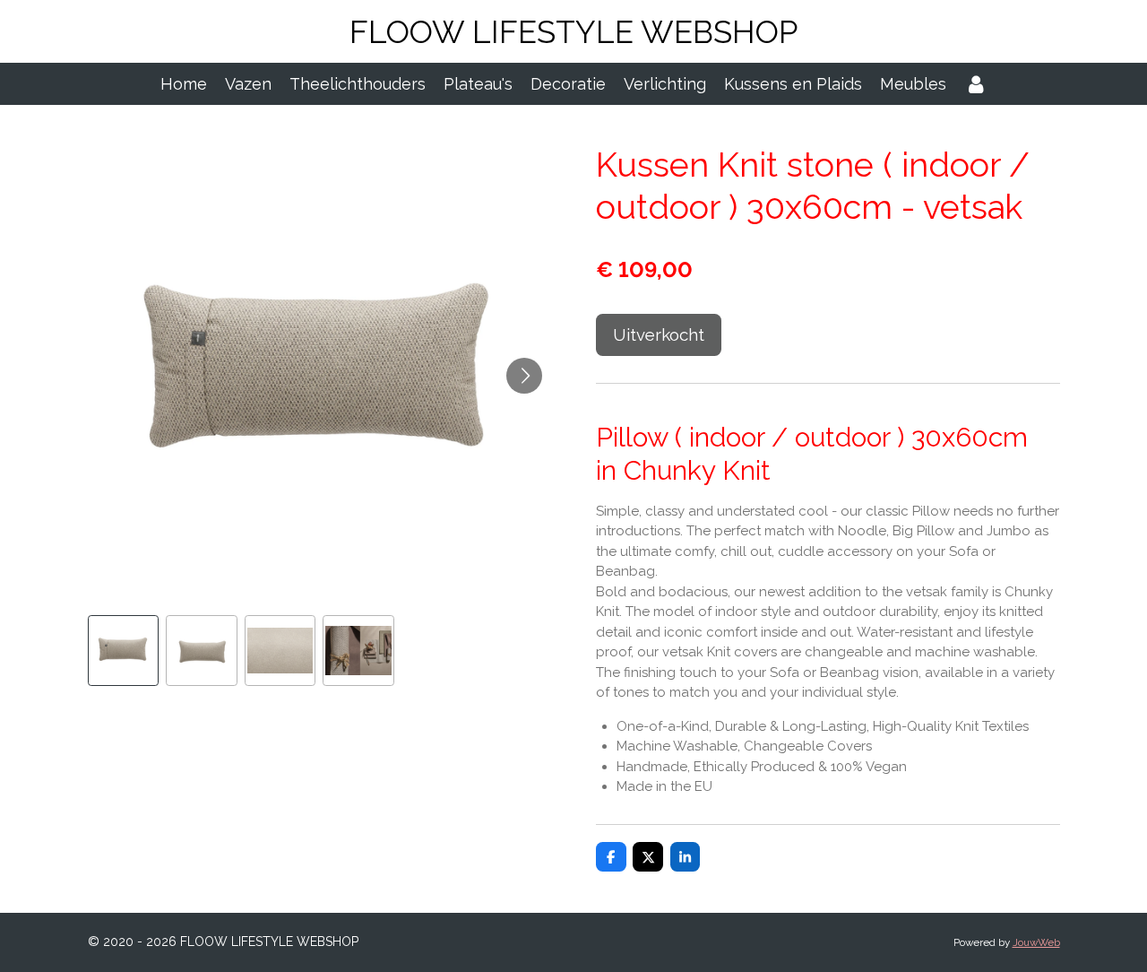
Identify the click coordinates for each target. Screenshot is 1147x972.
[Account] (975, 84)
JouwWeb (1036, 942)
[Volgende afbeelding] (524, 376)
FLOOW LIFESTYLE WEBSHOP (573, 31)
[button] (124, 651)
